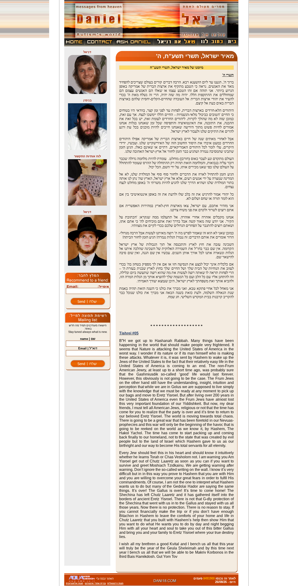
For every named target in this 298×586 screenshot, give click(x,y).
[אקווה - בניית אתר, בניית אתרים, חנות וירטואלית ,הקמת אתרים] (91, 580)
